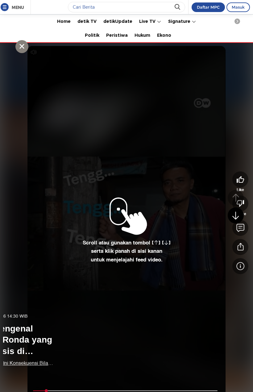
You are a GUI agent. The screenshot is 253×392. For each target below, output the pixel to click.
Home (64, 21)
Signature (180, 21)
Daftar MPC (208, 7)
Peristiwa (117, 35)
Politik (92, 35)
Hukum (142, 35)
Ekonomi (167, 35)
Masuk (238, 7)
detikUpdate (117, 21)
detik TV (87, 21)
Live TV (148, 21)
